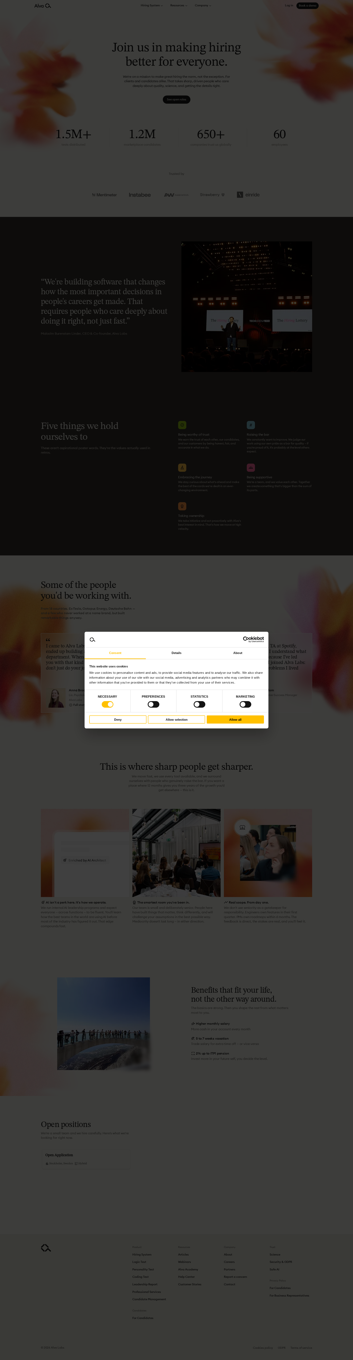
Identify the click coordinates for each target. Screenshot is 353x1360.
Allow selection (177, 719)
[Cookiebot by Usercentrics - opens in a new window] (246, 639)
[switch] (153, 704)
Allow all (235, 719)
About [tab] (237, 653)
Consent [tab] (115, 653)
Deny (118, 719)
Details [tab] (177, 653)
